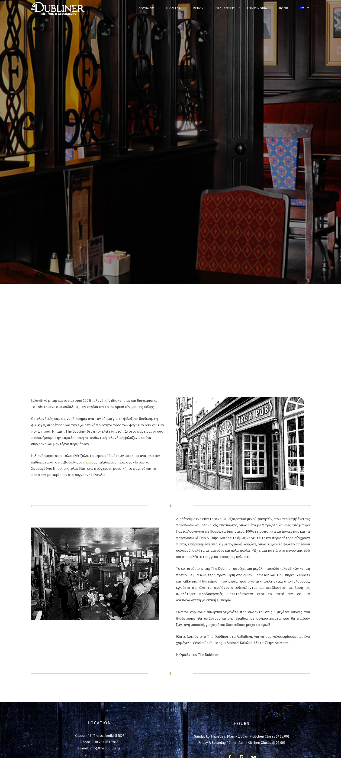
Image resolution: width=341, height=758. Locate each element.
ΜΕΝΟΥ (198, 8)
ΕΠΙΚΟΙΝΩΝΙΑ (257, 8)
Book (283, 8)
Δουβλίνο (146, 8)
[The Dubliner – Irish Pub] (63, 8)
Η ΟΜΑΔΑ (173, 8)
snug (87, 462)
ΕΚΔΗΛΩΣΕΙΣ (225, 8)
